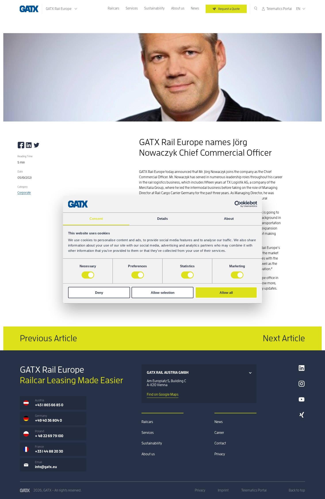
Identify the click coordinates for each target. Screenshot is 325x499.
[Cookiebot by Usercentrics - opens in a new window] (237, 204)
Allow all (226, 292)
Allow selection (162, 292)
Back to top (297, 490)
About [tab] (229, 218)
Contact (220, 443)
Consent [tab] (96, 218)
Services (132, 8)
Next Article (284, 338)
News (195, 8)
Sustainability (154, 8)
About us (177, 8)
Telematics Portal (279, 9)
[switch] (137, 274)
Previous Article (48, 338)
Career (219, 432)
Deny (99, 292)
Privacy (219, 454)
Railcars (113, 8)
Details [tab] (162, 218)
